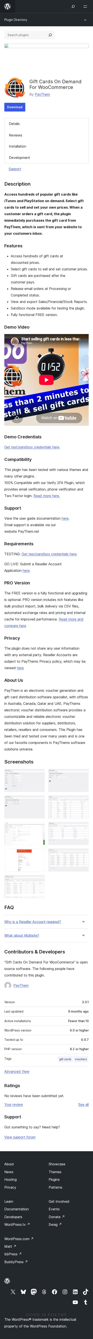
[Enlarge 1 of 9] (39, 775)
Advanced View (16, 1071)
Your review (13, 1104)
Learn (8, 1201)
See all (83, 1104)
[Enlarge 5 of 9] (39, 828)
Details (14, 123)
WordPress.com (19, 1239)
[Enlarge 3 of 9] (39, 801)
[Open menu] (86, 6)
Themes (55, 1172)
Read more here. (47, 496)
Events (54, 1209)
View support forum (19, 1137)
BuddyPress (16, 1262)
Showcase (57, 1164)
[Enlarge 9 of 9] (39, 881)
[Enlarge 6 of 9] (83, 828)
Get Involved (59, 1201)
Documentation (16, 1209)
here (65, 518)
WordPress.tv (17, 1224)
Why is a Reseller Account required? (32, 922)
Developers (13, 1217)
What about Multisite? (21, 935)
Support (15, 169)
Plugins (54, 1179)
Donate (57, 1217)
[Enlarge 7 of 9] (39, 854)
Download (14, 107)
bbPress (13, 1254)
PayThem (42, 94)
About (9, 1164)
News (8, 1172)
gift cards (65, 1059)
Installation (17, 146)
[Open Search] (73, 6)
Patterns (55, 1187)
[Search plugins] (50, 35)
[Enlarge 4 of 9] (83, 801)
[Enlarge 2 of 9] (83, 775)
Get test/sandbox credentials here (31, 447)
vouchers (81, 1059)
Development (19, 157)
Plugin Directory (15, 20)
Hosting (10, 1179)
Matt (10, 1246)
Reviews (15, 135)
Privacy (10, 1187)
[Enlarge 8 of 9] (83, 854)
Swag (55, 1224)
